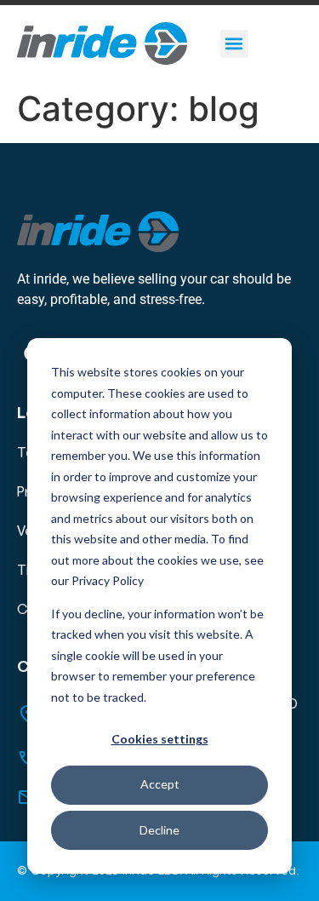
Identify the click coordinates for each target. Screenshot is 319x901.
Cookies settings (159, 739)
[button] (234, 44)
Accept (159, 784)
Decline (159, 830)
